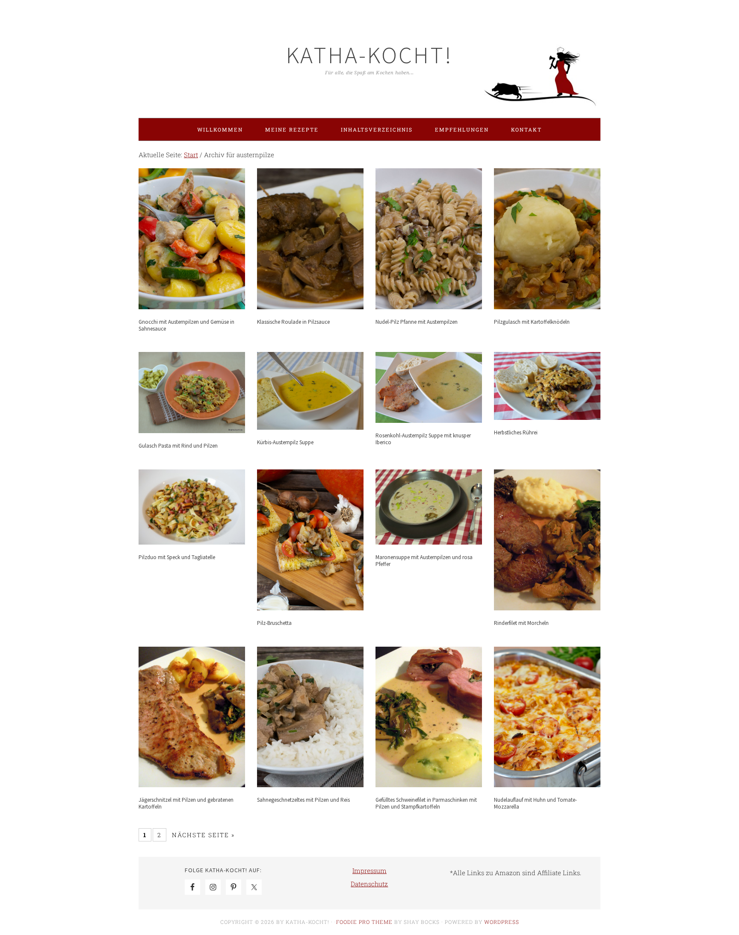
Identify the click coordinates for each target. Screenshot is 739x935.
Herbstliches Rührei (516, 432)
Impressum (369, 870)
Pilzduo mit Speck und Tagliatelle (177, 557)
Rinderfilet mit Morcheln (521, 623)
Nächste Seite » (203, 835)
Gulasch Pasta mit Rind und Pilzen (178, 445)
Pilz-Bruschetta (274, 623)
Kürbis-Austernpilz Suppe (285, 442)
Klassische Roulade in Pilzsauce (293, 321)
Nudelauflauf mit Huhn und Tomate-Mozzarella (535, 803)
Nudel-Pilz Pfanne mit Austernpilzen (416, 321)
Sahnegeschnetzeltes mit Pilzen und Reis (303, 799)
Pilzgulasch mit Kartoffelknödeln (532, 321)
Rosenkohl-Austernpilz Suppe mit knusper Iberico (423, 439)
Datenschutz (369, 883)
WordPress (501, 921)
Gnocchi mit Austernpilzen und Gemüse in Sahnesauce (186, 325)
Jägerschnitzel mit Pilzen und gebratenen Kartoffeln (186, 803)
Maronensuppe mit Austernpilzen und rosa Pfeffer (424, 561)
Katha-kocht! (369, 55)
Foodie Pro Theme (364, 921)
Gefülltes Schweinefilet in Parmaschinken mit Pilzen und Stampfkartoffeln (426, 803)
